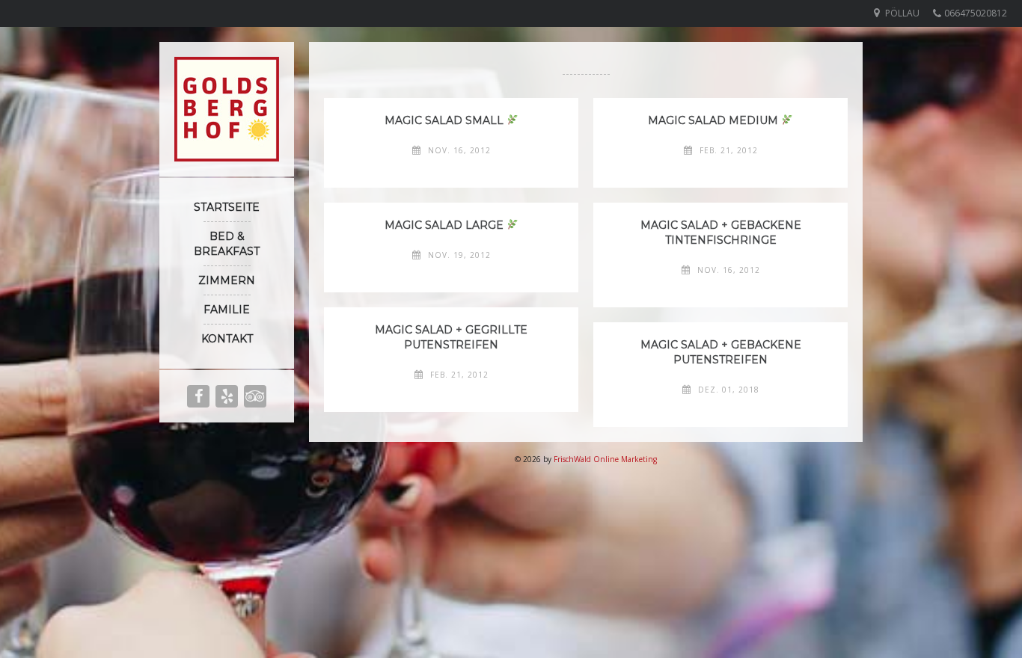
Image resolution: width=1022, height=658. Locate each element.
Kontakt (227, 338)
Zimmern (226, 280)
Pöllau (902, 13)
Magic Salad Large (446, 225)
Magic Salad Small (446, 120)
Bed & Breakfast (227, 244)
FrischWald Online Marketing (605, 459)
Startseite (227, 207)
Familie (227, 309)
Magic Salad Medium (714, 120)
